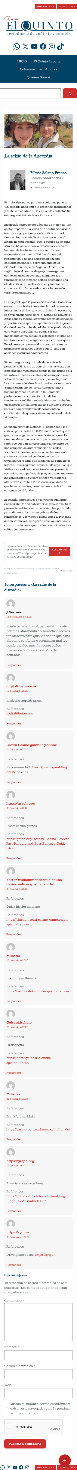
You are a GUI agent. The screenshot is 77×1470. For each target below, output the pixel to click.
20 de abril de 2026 (17, 749)
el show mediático (41, 568)
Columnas (28, 69)
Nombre (11, 1347)
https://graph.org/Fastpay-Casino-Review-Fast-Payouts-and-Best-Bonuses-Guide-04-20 (38, 844)
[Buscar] (70, 93)
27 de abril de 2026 (17, 1165)
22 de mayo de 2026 (18, 1237)
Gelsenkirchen (18, 1023)
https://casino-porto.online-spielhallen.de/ (38, 1129)
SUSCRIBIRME (45, 6)
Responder (13, 665)
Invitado (68, 570)
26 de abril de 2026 (17, 960)
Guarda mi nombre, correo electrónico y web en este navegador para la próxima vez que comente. (39, 1408)
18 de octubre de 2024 (19, 616)
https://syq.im (17, 1232)
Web (7, 1385)
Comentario (14, 1301)
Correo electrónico (19, 1366)
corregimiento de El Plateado (17, 568)
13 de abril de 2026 (17, 691)
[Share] (65, 1460)
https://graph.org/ (20, 804)
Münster (13, 956)
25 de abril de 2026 (17, 889)
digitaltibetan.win (21, 686)
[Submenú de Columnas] (41, 69)
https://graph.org (20, 1161)
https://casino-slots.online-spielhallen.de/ (37, 991)
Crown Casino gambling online (31, 745)
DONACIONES (67, 6)
